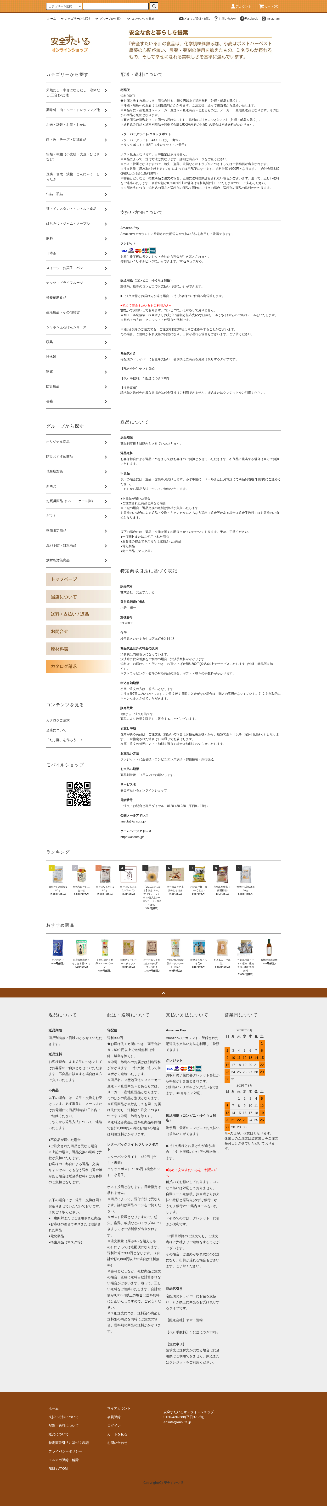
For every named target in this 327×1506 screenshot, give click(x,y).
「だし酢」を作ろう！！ (64, 740)
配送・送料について (64, 1425)
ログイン (114, 1425)
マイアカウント (119, 1408)
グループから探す (111, 18)
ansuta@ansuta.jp (133, 821)
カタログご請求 (58, 720)
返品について (59, 1434)
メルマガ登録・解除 (197, 18)
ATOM (63, 1468)
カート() (271, 6)
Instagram (273, 18)
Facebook (251, 18)
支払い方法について (64, 1417)
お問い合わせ (227, 18)
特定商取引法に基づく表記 (69, 1443)
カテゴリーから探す (78, 18)
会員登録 (114, 1417)
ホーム (51, 18)
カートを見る (117, 1434)
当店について (56, 730)
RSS (52, 1468)
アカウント (244, 6)
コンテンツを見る (142, 18)
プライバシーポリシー (65, 1451)
